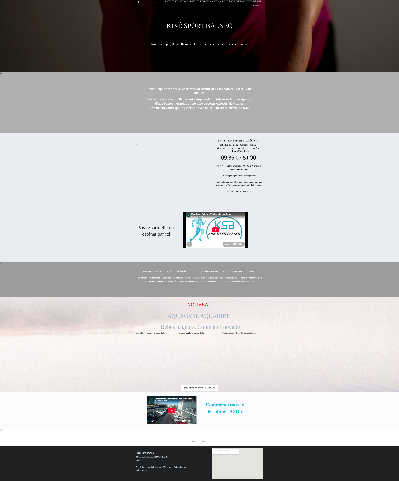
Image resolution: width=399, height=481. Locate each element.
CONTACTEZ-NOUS (199, 441)
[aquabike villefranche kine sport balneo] (156, 358)
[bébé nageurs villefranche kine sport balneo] (242, 358)
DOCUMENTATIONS (237, 1)
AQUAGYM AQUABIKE (219, 1)
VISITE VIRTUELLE (253, 1)
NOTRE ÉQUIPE (171, 1)
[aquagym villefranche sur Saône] (199, 358)
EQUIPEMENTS (203, 1)
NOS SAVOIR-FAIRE (187, 1)
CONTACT (257, 5)
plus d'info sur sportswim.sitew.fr (199, 388)
